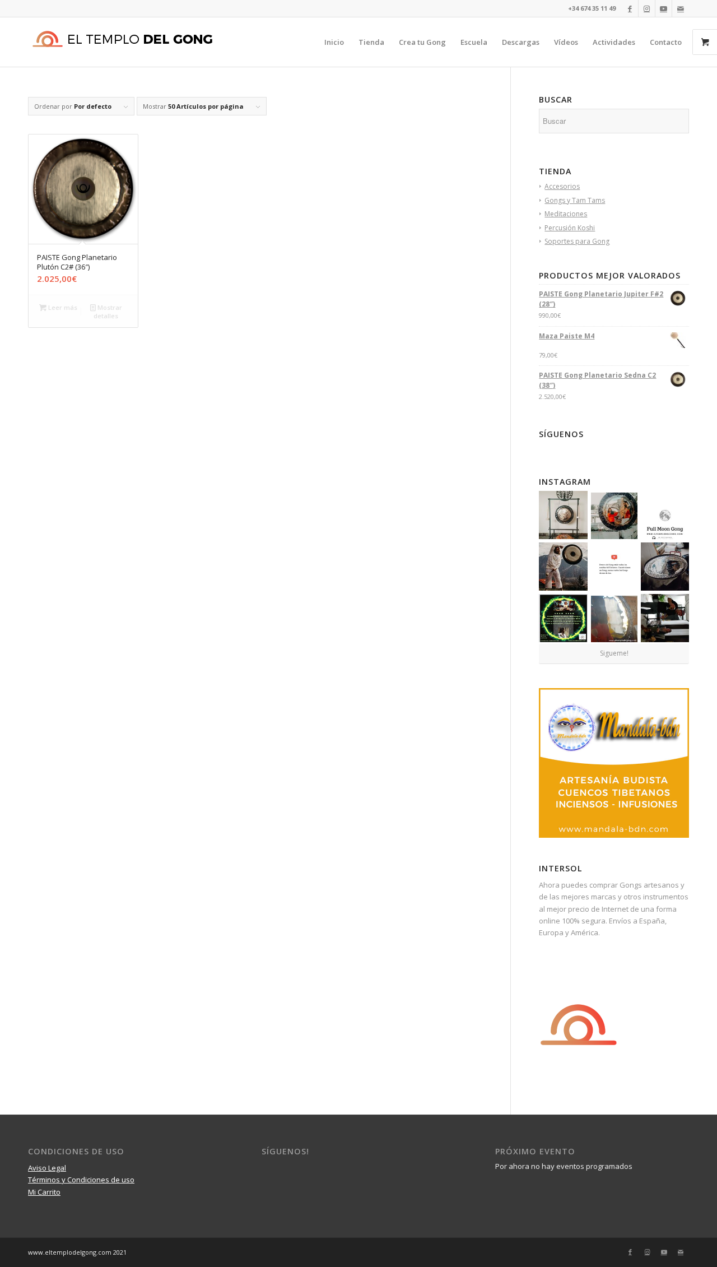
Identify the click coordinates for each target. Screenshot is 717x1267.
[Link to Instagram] (647, 8)
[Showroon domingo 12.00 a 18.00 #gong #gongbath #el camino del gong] (665, 618)
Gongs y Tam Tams (574, 200)
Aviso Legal (47, 1168)
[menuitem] (334, 42)
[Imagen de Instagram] (563, 618)
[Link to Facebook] (630, 8)
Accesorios (562, 186)
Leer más (61, 307)
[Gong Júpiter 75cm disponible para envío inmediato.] (614, 619)
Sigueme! (614, 653)
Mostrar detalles (108, 311)
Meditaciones (565, 214)
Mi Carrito (44, 1192)
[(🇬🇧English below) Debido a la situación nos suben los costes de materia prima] (614, 516)
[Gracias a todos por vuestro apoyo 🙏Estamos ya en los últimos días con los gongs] (563, 515)
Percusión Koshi (569, 228)
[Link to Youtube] (663, 8)
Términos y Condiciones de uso (81, 1180)
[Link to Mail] (680, 8)
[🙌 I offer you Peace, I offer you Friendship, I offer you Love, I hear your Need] (563, 566)
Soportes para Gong (576, 241)
